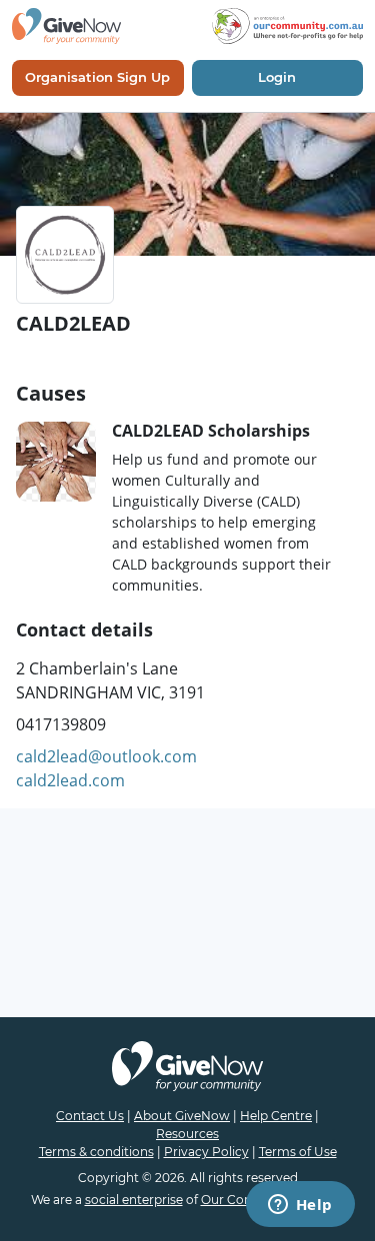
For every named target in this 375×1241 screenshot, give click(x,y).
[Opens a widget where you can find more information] (300, 1206)
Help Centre (276, 1115)
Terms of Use (298, 1151)
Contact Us (90, 1115)
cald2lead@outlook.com (106, 756)
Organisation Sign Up (97, 77)
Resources (187, 1133)
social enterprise (134, 1199)
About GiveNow (182, 1115)
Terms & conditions (96, 1151)
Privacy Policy (206, 1151)
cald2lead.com (70, 780)
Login (277, 77)
